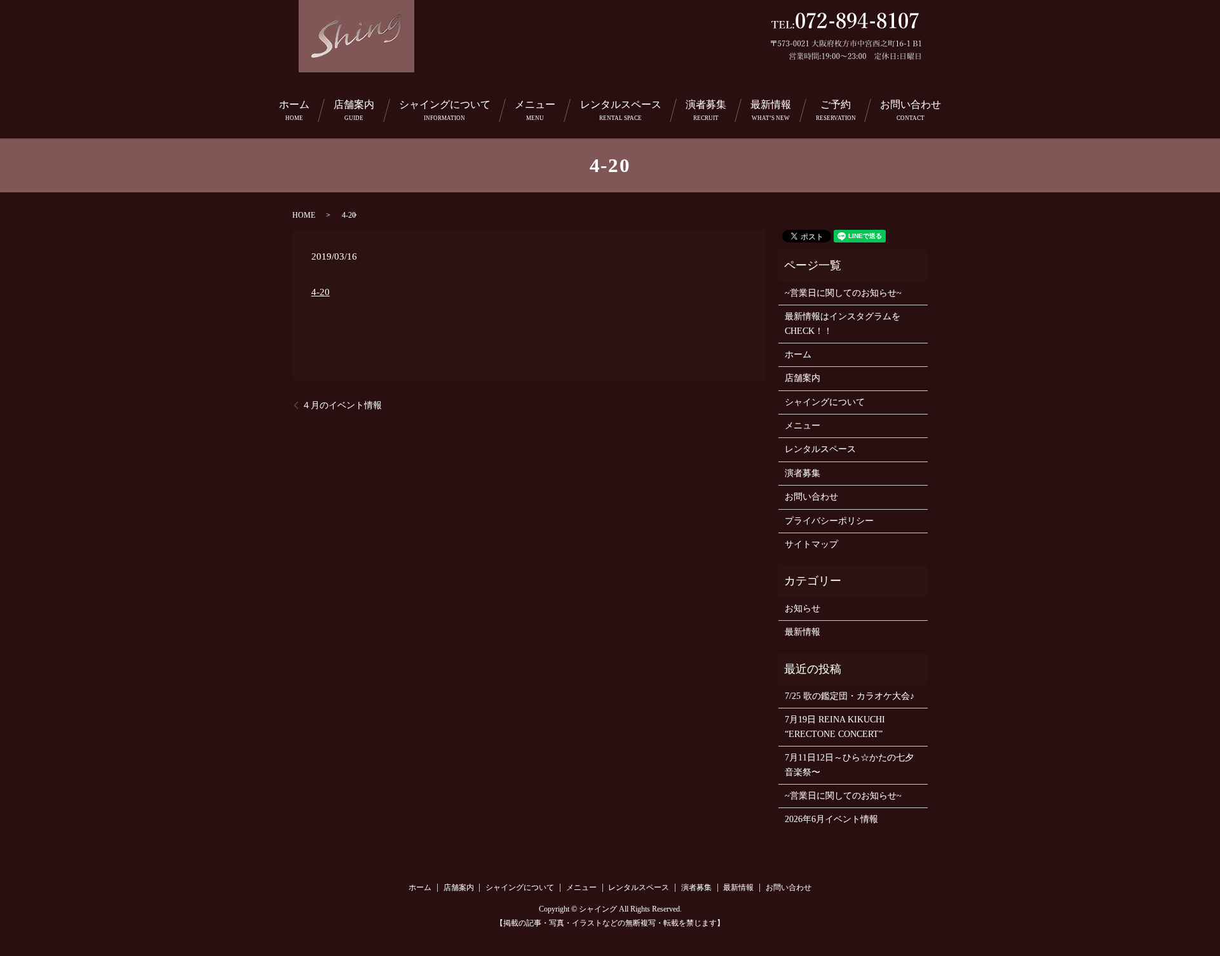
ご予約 (836, 110)
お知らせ (802, 608)
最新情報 (770, 110)
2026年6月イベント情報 (831, 819)
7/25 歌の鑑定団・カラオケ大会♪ (849, 696)
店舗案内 (354, 110)
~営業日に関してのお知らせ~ (843, 293)
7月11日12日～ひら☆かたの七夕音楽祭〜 (849, 764)
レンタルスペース (620, 110)
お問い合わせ (910, 110)
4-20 (320, 292)
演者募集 (706, 110)
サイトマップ (811, 544)
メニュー (535, 110)
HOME (303, 215)
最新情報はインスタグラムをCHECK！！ (842, 323)
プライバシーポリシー (829, 521)
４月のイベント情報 (342, 405)
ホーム (294, 110)
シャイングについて (445, 110)
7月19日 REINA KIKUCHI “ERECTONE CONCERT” (835, 726)
